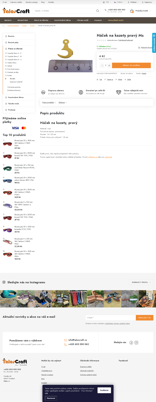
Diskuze (62, 102)
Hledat (98, 11)
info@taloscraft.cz (77, 340)
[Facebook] (131, 342)
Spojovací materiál (16, 82)
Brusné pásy (13, 42)
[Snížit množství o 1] (102, 65)
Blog (42, 2)
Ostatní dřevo (11, 63)
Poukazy (11, 110)
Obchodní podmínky (87, 371)
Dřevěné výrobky (13, 72)
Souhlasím (104, 390)
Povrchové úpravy (13, 69)
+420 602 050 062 (116, 10)
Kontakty (51, 2)
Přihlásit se (144, 318)
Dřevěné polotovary (13, 90)
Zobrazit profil (140, 282)
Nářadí (9, 66)
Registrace (148, 2)
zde (46, 393)
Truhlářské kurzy (46, 371)
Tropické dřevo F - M (14, 56)
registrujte (108, 157)
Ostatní (144, 73)
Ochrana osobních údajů (88, 375)
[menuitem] (9, 20)
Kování (9, 75)
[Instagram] (136, 342)
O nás (5, 2)
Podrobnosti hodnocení (125, 40)
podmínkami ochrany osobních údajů (117, 323)
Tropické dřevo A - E (14, 53)
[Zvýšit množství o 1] (109, 65)
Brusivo (11, 36)
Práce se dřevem (15, 48)
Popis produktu (48, 102)
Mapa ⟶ (7, 381)
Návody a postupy (32, 2)
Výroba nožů (13, 103)
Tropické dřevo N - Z (14, 60)
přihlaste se (92, 157)
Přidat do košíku (131, 65)
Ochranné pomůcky (13, 87)
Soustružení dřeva (16, 97)
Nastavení (51, 398)
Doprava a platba (16, 2)
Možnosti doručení (147, 47)
